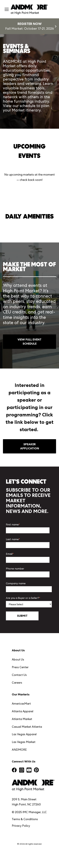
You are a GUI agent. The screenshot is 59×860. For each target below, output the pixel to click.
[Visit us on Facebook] (14, 770)
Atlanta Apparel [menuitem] (22, 711)
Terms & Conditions (25, 819)
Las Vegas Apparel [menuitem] (24, 734)
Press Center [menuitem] (20, 667)
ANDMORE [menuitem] (19, 749)
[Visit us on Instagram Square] (21, 770)
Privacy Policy (21, 825)
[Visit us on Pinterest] (36, 770)
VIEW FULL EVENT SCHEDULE (29, 341)
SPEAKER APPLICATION (29, 446)
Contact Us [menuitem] (19, 675)
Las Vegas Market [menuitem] (23, 742)
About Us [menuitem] (18, 659)
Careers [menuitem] (17, 682)
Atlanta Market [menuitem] (22, 719)
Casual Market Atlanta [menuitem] (27, 726)
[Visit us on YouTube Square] (29, 770)
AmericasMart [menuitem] (21, 703)
